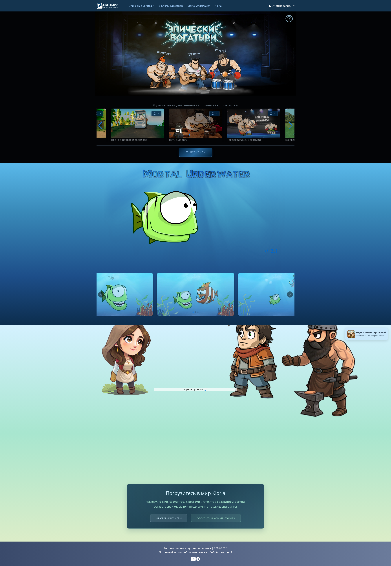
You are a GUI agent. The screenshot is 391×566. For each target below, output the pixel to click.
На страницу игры (169, 518)
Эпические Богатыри (141, 5)
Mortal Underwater (199, 5)
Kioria (218, 5)
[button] (281, 6)
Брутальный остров (171, 5)
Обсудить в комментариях (216, 518)
